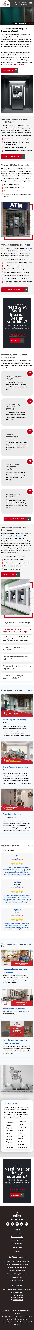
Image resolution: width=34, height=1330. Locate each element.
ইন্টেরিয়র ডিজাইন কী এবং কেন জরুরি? (14, 1008)
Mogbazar (21, 1144)
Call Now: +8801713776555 (11, 156)
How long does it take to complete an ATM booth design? (15, 630)
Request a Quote (8, 70)
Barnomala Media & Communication (17, 1264)
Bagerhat (9, 1128)
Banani (8, 1133)
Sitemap (17, 1313)
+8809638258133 (18, 1292)
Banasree (9, 1136)
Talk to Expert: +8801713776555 (13, 290)
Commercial (22, 23)
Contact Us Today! (8, 574)
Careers (17, 1251)
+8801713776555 (21, 4)
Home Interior (17, 1233)
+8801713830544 (18, 1300)
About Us (6, 1310)
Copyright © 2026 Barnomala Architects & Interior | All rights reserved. (18, 1317)
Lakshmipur (22, 1122)
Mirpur (20, 1141)
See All (30, 691)
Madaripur (21, 1130)
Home (15, 23)
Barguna (8, 1142)
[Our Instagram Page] (21, 1224)
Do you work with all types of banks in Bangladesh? (14, 677)
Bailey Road (9, 1131)
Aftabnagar (9, 1122)
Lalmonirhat (22, 1127)
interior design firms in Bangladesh (12, 536)
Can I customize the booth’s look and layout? (15, 658)
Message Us (15, 340)
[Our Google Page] (7, 1224)
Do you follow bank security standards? (14, 648)
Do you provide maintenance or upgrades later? (15, 667)
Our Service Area (11, 1103)
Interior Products (17, 1243)
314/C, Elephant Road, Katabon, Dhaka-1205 (17, 1289)
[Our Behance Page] (26, 1224)
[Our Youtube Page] (17, 1224)
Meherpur (21, 1139)
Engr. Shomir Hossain (12, 814)
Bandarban (9, 1139)
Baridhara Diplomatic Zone (9, 1147)
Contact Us (26, 1310)
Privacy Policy (16, 1310)
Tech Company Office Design (15, 719)
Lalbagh (20, 1125)
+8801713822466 (18, 1297)
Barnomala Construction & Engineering (17, 1261)
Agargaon (9, 1125)
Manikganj (21, 1136)
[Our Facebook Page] (12, 1224)
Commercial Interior (17, 1237)
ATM (20, 550)
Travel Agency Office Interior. (15, 767)
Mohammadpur (23, 1147)
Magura (20, 1133)
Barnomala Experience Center (17, 1267)
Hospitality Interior (17, 1240)
